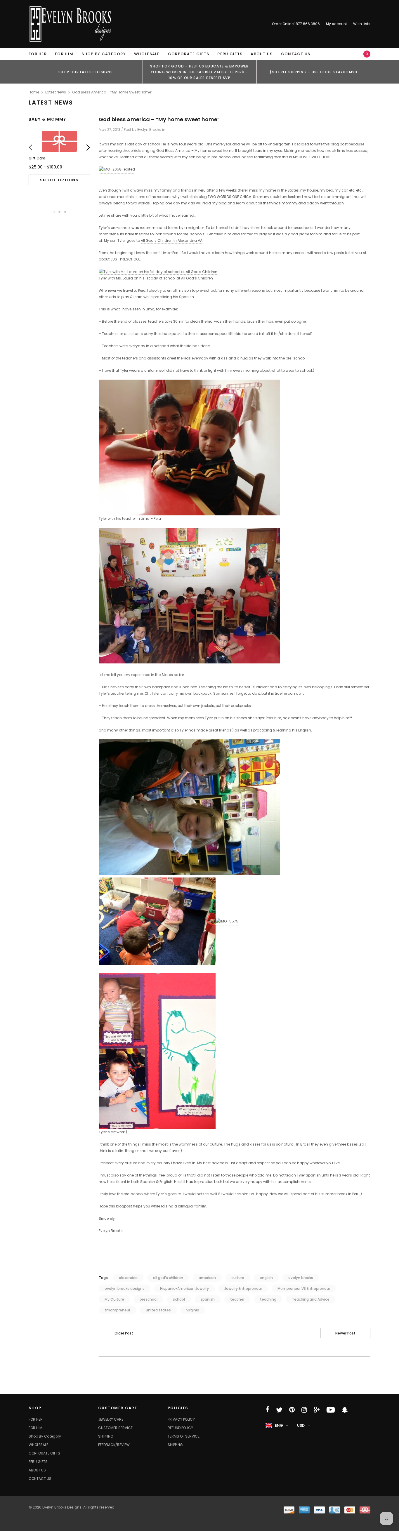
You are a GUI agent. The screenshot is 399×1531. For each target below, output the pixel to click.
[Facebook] (267, 1410)
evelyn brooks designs (125, 1288)
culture (237, 1277)
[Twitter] (279, 1410)
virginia (192, 1310)
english (266, 1277)
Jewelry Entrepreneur (243, 1288)
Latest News (55, 92)
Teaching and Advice (310, 1299)
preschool (148, 1299)
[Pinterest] (292, 1410)
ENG (279, 1425)
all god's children (168, 1277)
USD (301, 1425)
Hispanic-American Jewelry (184, 1288)
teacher (237, 1299)
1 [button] (54, 212)
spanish (207, 1299)
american (207, 1277)
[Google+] (317, 1410)
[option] (86, 72)
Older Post (124, 1333)
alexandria (128, 1277)
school (179, 1299)
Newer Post (345, 1333)
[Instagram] (304, 1410)
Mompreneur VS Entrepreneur (303, 1288)
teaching (268, 1299)
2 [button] (59, 212)
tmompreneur (117, 1310)
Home (34, 92)
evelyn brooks (300, 1277)
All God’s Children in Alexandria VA (171, 240)
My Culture (114, 1299)
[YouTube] (330, 1410)
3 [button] (65, 212)
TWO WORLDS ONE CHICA (229, 196)
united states (158, 1310)
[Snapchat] (345, 1410)
